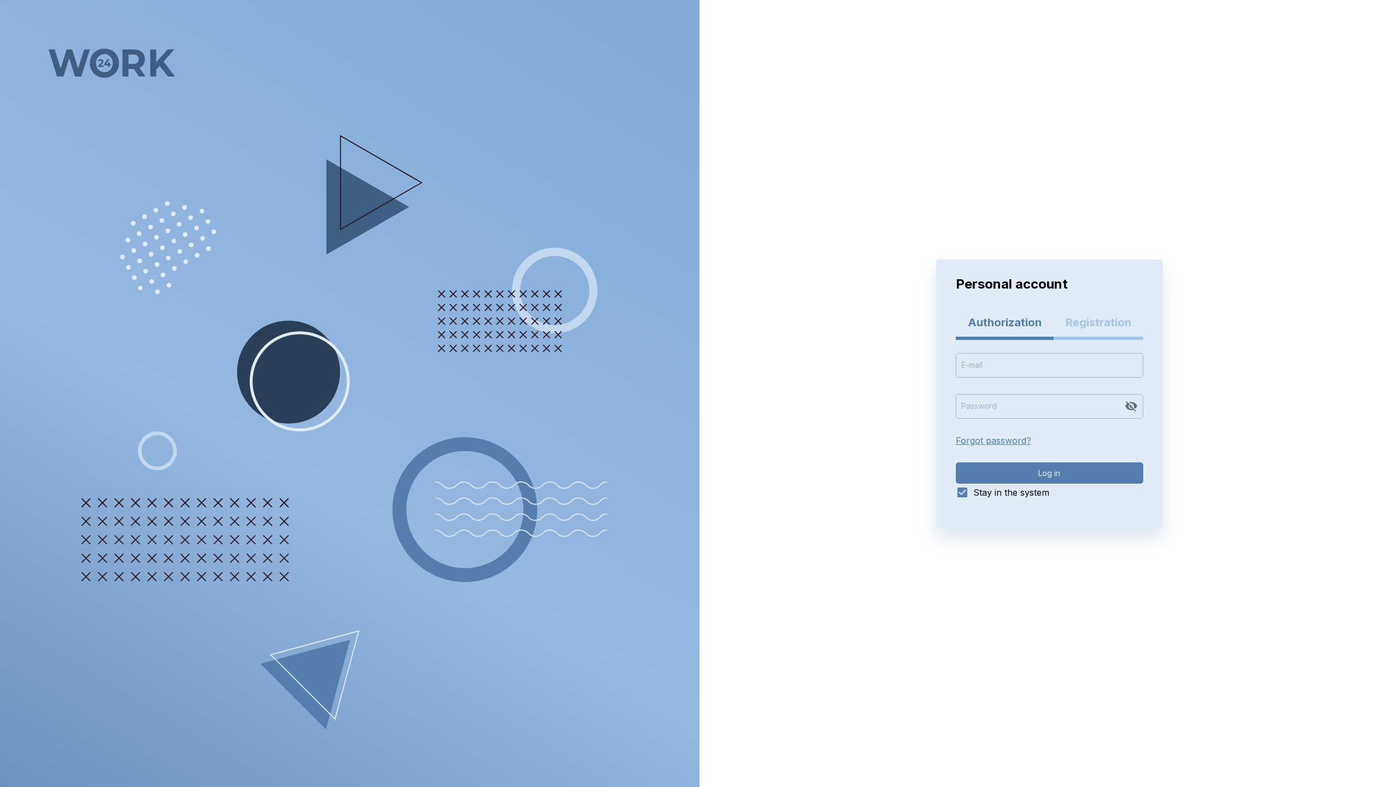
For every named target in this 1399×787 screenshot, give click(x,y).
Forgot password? (993, 440)
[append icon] (1131, 406)
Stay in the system (1011, 492)
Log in (1049, 473)
